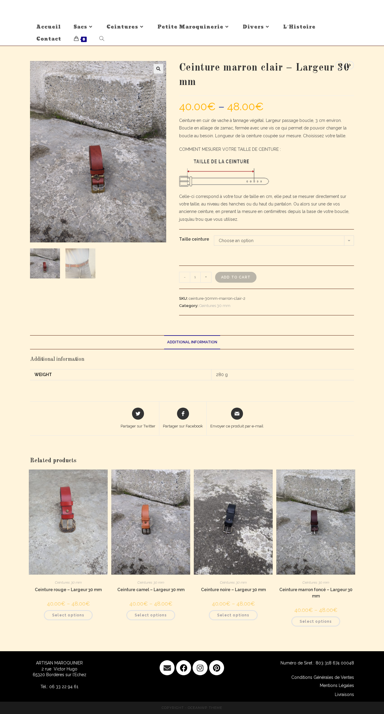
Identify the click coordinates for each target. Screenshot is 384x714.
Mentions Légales (337, 685)
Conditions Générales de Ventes (322, 677)
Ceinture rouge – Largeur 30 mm (68, 589)
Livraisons (344, 694)
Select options (68, 615)
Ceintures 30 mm (214, 305)
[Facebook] (183, 667)
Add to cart (235, 277)
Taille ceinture (194, 239)
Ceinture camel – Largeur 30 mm (150, 589)
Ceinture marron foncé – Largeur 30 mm (315, 592)
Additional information (192, 342)
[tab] (192, 342)
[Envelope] (167, 667)
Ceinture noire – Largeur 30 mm (233, 589)
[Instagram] (200, 667)
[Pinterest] (216, 667)
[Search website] (101, 39)
